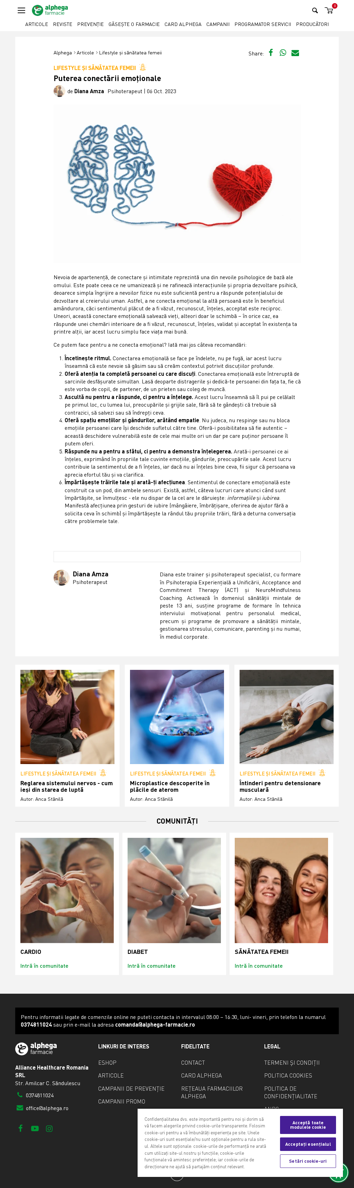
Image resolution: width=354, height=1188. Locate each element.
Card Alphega (183, 24)
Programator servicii (262, 24)
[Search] (315, 10)
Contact (193, 1062)
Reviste (62, 24)
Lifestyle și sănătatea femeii (130, 52)
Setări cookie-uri (308, 1161)
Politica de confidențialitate (290, 1092)
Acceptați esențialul (308, 1144)
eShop (107, 1062)
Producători (312, 24)
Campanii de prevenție (131, 1088)
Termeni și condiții (292, 1062)
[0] (328, 10)
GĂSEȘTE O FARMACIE (134, 24)
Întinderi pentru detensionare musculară (280, 786)
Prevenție (90, 24)
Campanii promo (121, 1101)
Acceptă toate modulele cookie (308, 1125)
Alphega (63, 52)
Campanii (218, 24)
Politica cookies (288, 1075)
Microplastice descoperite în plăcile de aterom (169, 786)
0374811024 (39, 1095)
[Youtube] (34, 1128)
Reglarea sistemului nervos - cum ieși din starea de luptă (66, 786)
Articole (36, 24)
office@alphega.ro (46, 1108)
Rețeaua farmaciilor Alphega (212, 1092)
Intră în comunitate (44, 965)
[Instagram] (49, 1128)
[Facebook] (20, 1128)
